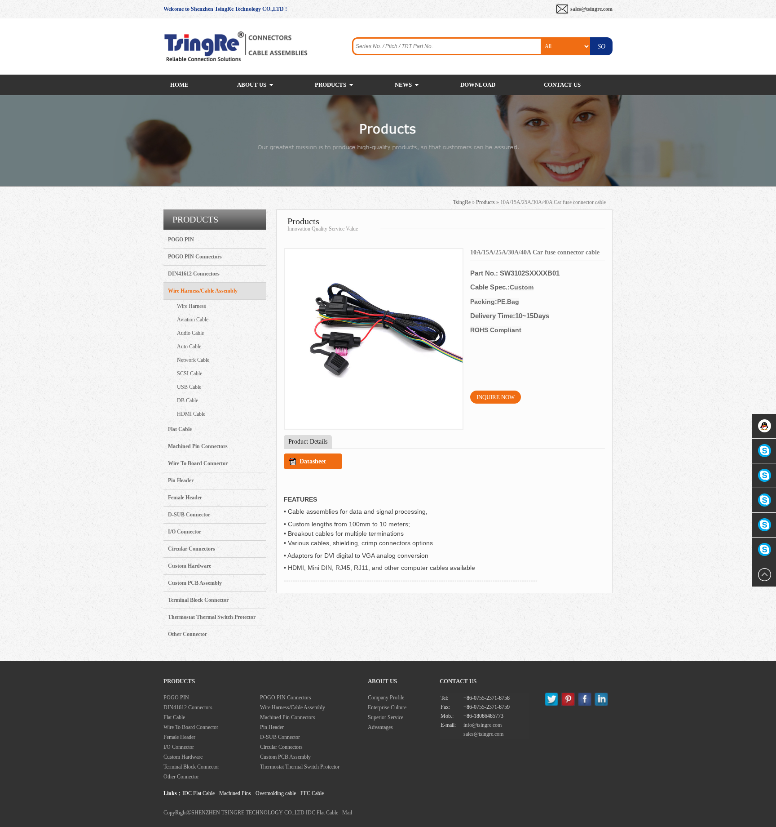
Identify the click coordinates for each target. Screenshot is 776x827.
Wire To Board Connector (198, 463)
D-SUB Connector (189, 514)
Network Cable (193, 360)
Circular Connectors (191, 549)
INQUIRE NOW (495, 397)
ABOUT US (251, 84)
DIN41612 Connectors (194, 274)
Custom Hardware (189, 566)
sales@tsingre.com (591, 9)
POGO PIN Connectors (195, 256)
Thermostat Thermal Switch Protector (212, 617)
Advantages (380, 727)
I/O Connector (184, 532)
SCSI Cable (189, 373)
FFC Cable (312, 793)
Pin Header (181, 480)
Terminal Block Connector (198, 600)
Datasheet (313, 461)
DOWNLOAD (477, 84)
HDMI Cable (191, 414)
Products (485, 202)
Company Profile (386, 697)
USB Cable (189, 387)
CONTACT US (562, 84)
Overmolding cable (276, 793)
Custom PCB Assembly (195, 583)
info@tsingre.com (482, 725)
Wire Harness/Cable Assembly (203, 291)
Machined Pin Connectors (198, 446)
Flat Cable (180, 429)
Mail (347, 812)
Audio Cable (190, 333)
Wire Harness (191, 306)
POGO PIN (181, 239)
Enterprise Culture (387, 707)
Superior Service (385, 717)
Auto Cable (189, 346)
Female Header (185, 497)
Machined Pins (235, 793)
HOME (179, 84)
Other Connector (187, 634)
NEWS (403, 84)
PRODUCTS (330, 84)
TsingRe (462, 202)
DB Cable (187, 400)
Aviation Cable (192, 319)
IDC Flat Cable (198, 793)
